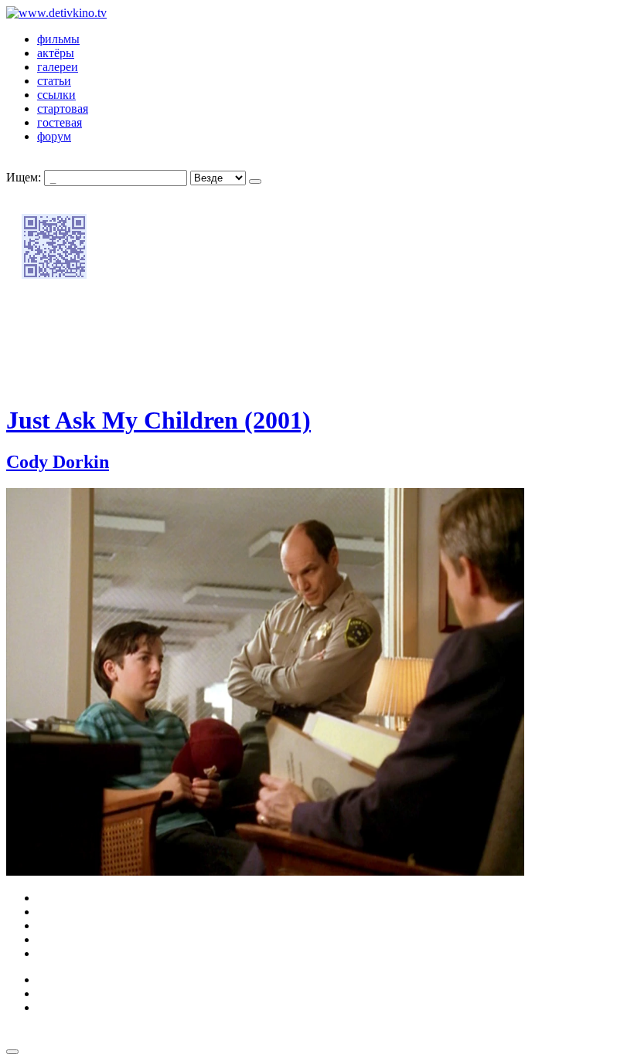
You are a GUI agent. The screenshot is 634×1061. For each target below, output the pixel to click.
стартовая (62, 108)
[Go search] (255, 181)
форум (54, 136)
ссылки (56, 94)
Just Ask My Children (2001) (158, 420)
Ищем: (23, 177)
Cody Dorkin (57, 462)
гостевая (59, 122)
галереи (57, 66)
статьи (54, 80)
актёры (55, 52)
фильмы (58, 39)
